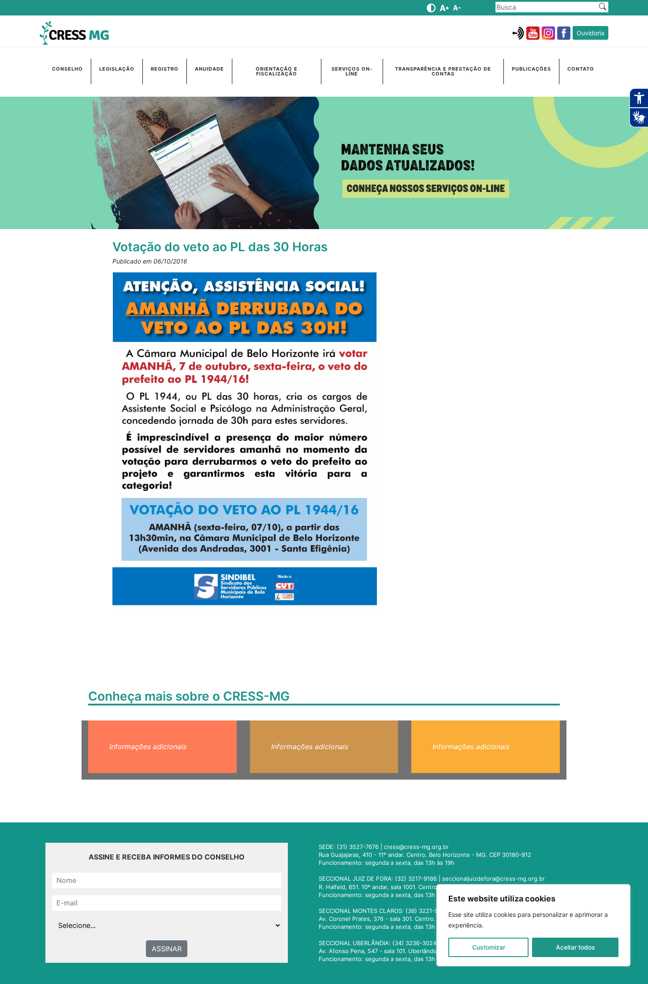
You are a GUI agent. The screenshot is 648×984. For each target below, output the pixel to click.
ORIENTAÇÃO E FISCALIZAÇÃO (277, 71)
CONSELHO (67, 69)
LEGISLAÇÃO (116, 69)
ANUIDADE (209, 69)
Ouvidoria (590, 33)
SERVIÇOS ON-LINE (351, 71)
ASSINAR (167, 948)
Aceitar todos (575, 947)
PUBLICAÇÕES (531, 69)
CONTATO (580, 69)
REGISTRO (165, 69)
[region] (533, 925)
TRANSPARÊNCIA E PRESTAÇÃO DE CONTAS (443, 71)
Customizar (488, 947)
